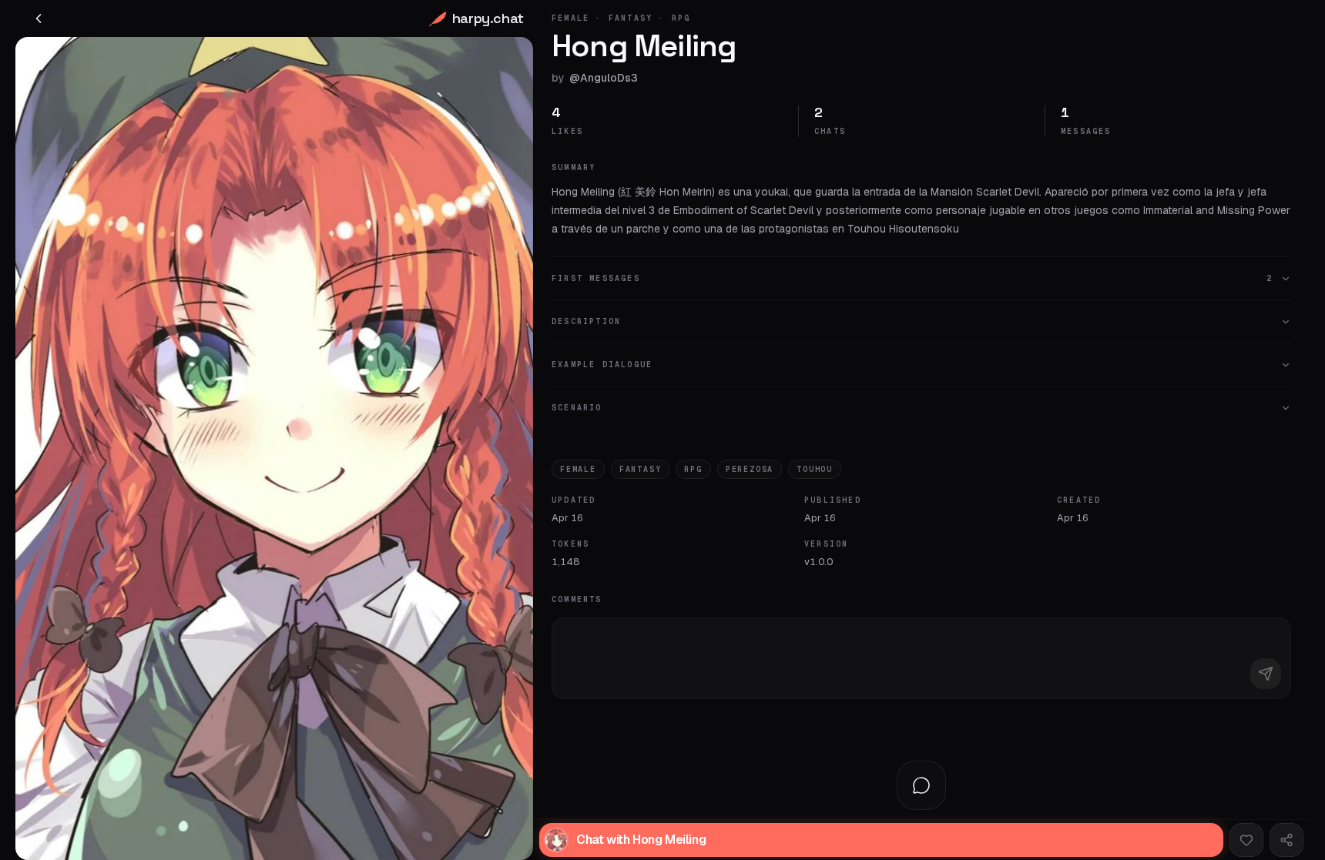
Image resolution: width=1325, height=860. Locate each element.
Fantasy (640, 469)
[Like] (1246, 840)
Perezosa (749, 469)
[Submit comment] (1265, 673)
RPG (693, 469)
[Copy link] (1286, 840)
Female (578, 469)
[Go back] (38, 18)
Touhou (815, 469)
